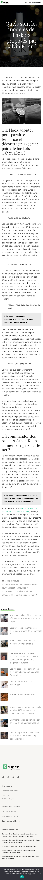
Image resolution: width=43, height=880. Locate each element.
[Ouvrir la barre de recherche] (26, 2)
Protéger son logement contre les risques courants (19, 846)
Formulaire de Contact (10, 791)
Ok (22, 877)
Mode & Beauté (12, 581)
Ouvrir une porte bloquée (11, 821)
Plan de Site (6, 796)
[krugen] (5, 2)
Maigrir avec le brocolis (10, 816)
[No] (40, 873)
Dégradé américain (9, 811)
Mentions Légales (8, 798)
